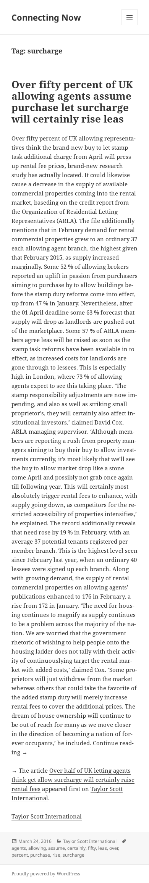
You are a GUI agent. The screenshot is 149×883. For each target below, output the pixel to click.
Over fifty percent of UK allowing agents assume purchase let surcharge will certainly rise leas (72, 101)
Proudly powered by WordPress (45, 873)
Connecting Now (46, 17)
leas (102, 848)
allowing (37, 848)
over (113, 848)
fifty (92, 848)
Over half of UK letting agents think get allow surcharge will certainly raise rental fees (72, 780)
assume (56, 848)
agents (18, 848)
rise (56, 855)
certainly (76, 848)
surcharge (73, 855)
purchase (40, 855)
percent (19, 855)
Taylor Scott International (46, 816)
